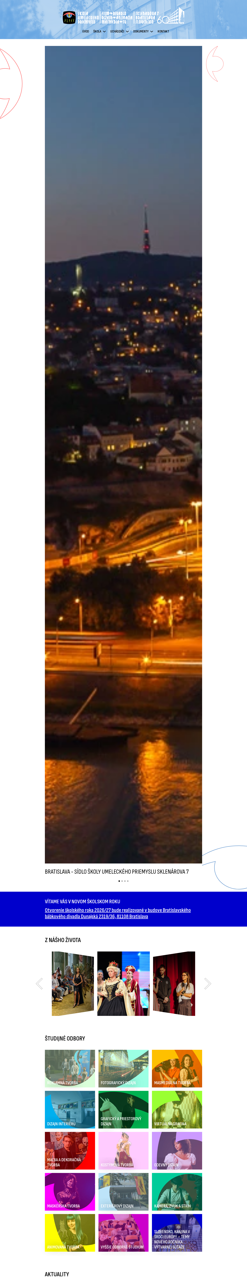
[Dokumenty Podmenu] (151, 31)
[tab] (119, 881)
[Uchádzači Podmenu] (127, 31)
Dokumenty (141, 31)
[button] (39, 983)
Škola (97, 31)
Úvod (85, 31)
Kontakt (163, 31)
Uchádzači (117, 31)
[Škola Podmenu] (104, 31)
